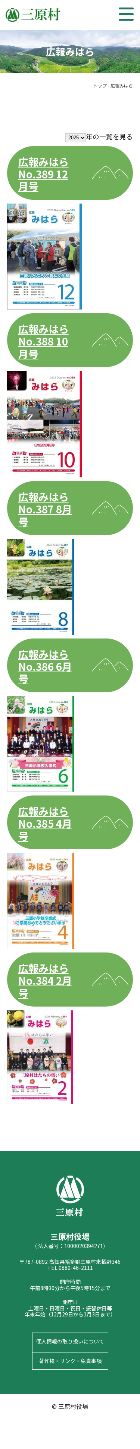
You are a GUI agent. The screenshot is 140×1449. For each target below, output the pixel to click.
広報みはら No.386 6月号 (45, 666)
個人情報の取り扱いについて (70, 1341)
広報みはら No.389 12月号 (43, 174)
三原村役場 (34, 15)
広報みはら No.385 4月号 (45, 823)
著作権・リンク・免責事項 (70, 1360)
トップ (100, 85)
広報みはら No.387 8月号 (45, 509)
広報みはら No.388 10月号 (43, 341)
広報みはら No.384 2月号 (45, 980)
